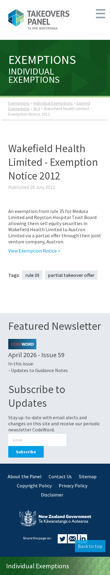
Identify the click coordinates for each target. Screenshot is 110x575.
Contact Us (60, 476)
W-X (36, 108)
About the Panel (25, 476)
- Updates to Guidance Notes (38, 370)
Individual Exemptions (53, 103)
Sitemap (88, 476)
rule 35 (32, 275)
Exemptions (19, 103)
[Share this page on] (63, 541)
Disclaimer (52, 495)
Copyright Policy (34, 486)
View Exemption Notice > (34, 251)
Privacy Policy (73, 486)
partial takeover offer (71, 275)
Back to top (90, 546)
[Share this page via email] (73, 541)
